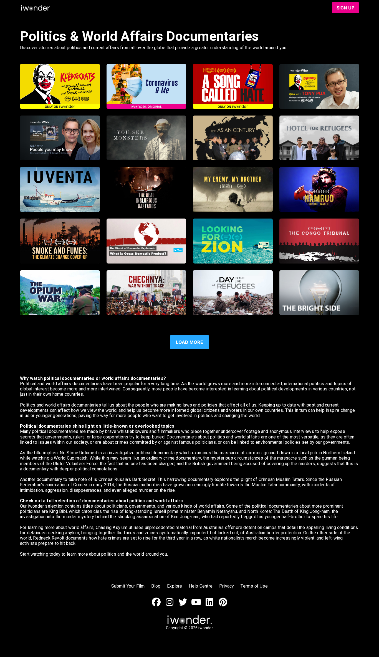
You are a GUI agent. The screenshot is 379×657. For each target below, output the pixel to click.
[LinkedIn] (209, 605)
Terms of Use (254, 586)
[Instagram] (169, 605)
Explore (174, 586)
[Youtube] (196, 605)
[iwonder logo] (35, 8)
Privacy (226, 586)
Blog (155, 586)
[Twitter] (183, 605)
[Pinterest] (222, 605)
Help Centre (201, 586)
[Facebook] (156, 605)
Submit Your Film (128, 586)
